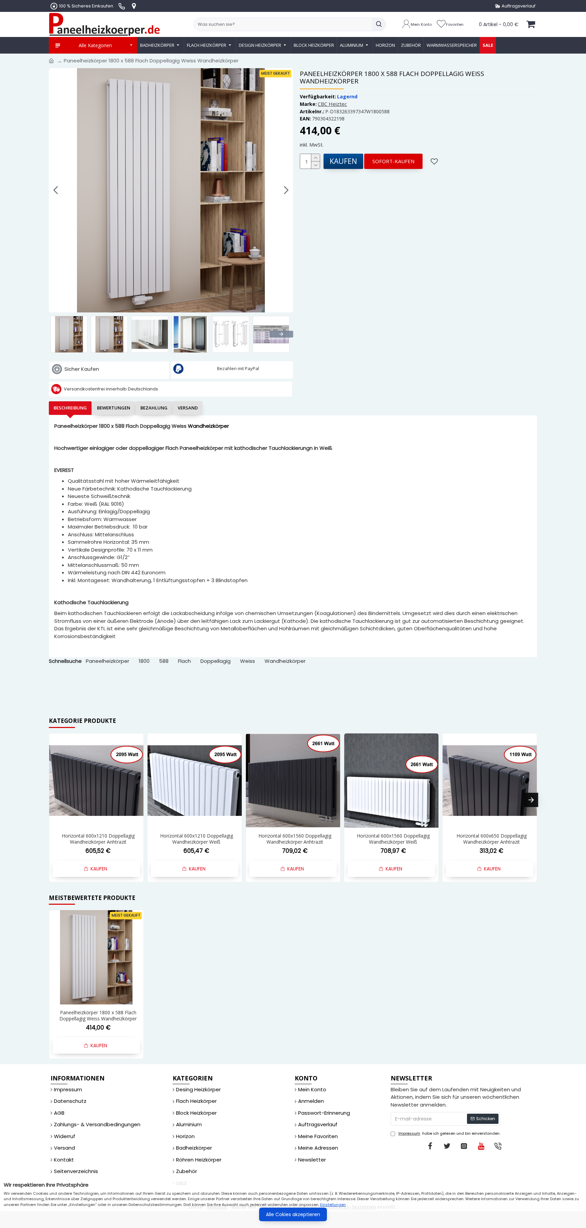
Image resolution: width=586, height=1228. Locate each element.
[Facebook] (430, 1146)
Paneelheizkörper (107, 661)
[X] (447, 1146)
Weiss (247, 661)
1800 (144, 661)
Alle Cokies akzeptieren (293, 1214)
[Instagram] (464, 1146)
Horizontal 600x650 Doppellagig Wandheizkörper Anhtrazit (393, 839)
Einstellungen (333, 1204)
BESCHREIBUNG (70, 408)
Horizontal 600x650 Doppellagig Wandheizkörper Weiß (491, 839)
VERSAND (188, 408)
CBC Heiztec (332, 103)
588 (164, 661)
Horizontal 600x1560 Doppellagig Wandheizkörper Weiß (294, 839)
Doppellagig (215, 661)
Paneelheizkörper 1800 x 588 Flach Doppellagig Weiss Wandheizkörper (98, 1016)
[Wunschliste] (435, 161)
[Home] (51, 61)
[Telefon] (498, 1146)
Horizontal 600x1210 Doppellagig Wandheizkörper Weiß (98, 839)
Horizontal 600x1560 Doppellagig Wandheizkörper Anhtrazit (196, 839)
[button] (55, 190)
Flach (184, 661)
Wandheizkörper (285, 661)
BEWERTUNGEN (113, 408)
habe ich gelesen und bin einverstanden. (449, 1133)
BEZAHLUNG (154, 408)
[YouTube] (481, 1146)
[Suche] (379, 24)
